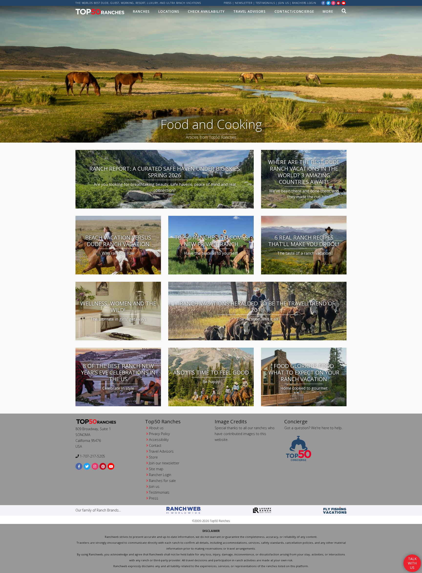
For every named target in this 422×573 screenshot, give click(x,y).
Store (153, 457)
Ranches (141, 11)
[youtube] (343, 2)
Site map (156, 469)
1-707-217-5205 (92, 456)
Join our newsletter (164, 463)
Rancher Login (160, 474)
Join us (283, 3)
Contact (155, 445)
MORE (328, 11)
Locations (168, 11)
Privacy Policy (159, 433)
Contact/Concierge (294, 11)
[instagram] (333, 2)
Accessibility (159, 439)
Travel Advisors (249, 11)
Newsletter (243, 3)
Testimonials (265, 3)
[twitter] (328, 2)
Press (228, 3)
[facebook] (323, 2)
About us (156, 428)
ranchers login (304, 3)
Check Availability (206, 11)
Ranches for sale (162, 480)
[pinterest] (338, 2)
